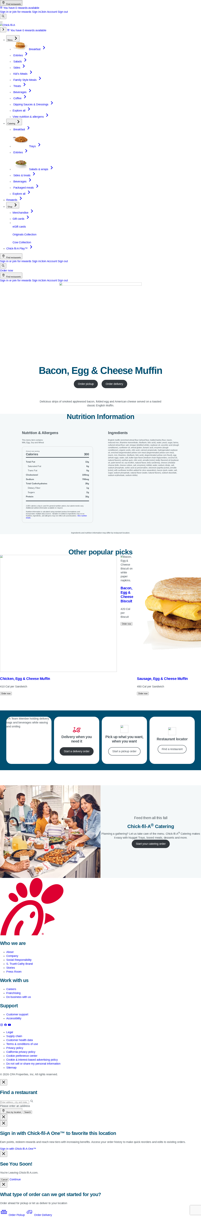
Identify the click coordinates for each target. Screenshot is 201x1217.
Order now (6, 270)
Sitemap (11, 1067)
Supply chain (14, 1036)
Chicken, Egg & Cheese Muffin (25, 679)
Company (12, 955)
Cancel (4, 1179)
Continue (15, 1179)
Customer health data (19, 1040)
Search (27, 1112)
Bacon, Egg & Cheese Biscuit (127, 594)
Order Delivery (42, 1215)
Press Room (14, 971)
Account (52, 11)
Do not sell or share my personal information (33, 1063)
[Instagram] (2, 1025)
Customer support (17, 1014)
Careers (11, 989)
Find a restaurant (172, 749)
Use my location (13, 1112)
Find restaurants (13, 4)
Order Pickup (16, 1215)
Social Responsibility (19, 959)
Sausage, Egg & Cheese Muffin (162, 679)
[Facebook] (6, 1025)
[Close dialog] (3, 1082)
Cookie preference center (21, 1055)
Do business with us (18, 997)
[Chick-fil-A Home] (7, 25)
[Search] (3, 16)
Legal (9, 1032)
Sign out (63, 11)
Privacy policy (14, 1048)
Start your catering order (151, 843)
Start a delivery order (76, 751)
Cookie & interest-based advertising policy (32, 1059)
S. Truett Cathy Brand (19, 963)
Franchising (13, 993)
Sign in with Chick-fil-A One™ (18, 1148)
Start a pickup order (124, 751)
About (10, 952)
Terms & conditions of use (22, 1044)
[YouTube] (9, 1025)
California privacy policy (20, 1051)
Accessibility (13, 1018)
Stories (10, 967)
